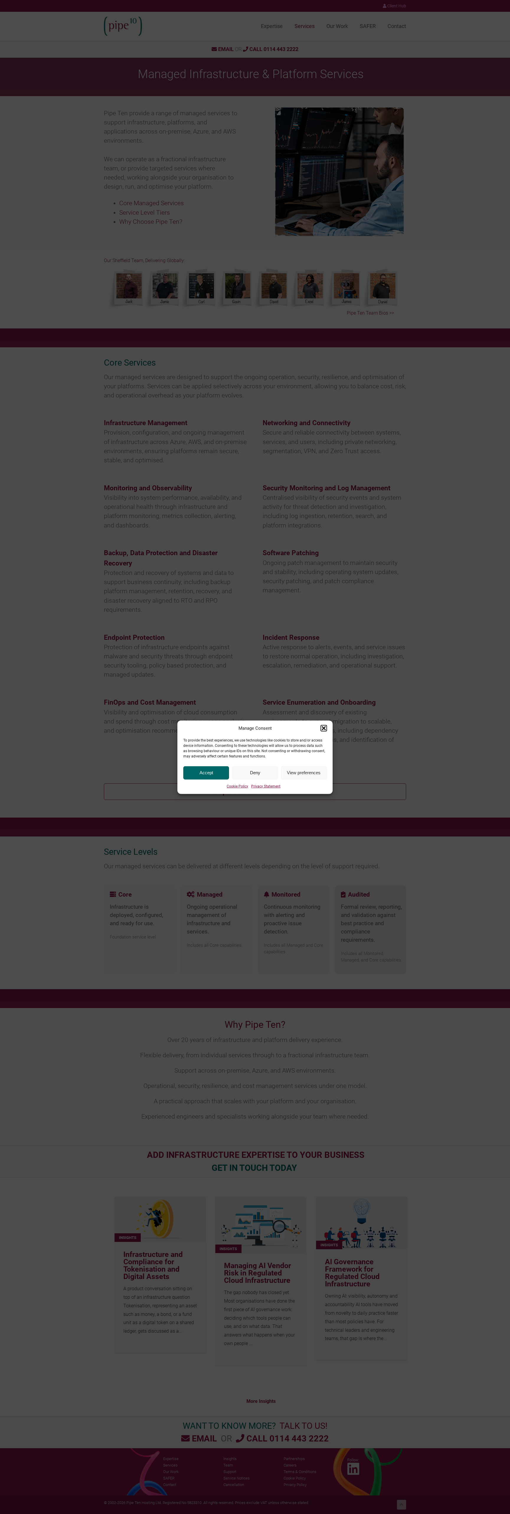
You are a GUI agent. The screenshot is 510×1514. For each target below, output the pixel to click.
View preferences (304, 772)
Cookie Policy (237, 786)
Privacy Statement (265, 786)
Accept (206, 772)
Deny (255, 772)
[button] (324, 728)
